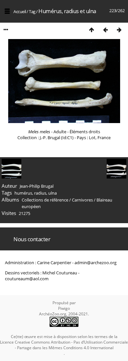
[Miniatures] (91, 29)
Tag (32, 11)
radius (40, 193)
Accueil (19, 11)
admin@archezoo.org (96, 262)
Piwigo (64, 308)
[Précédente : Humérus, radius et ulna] (105, 29)
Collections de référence (45, 200)
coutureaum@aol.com (27, 279)
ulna (52, 193)
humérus (23, 193)
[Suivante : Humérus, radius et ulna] (119, 29)
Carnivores (82, 200)
